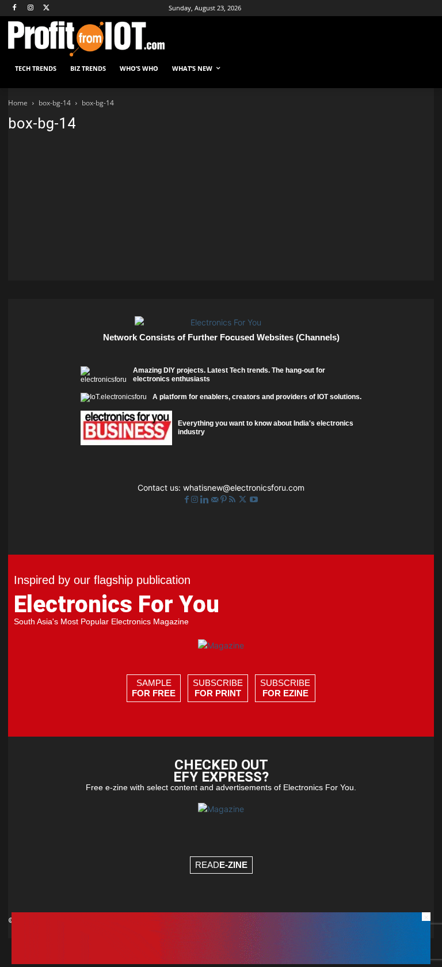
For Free (154, 693)
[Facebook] (14, 8)
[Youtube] (254, 500)
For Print (218, 693)
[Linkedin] (205, 500)
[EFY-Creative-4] (221, 961)
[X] (47, 8)
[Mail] (215, 500)
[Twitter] (244, 500)
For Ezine (285, 693)
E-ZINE (233, 865)
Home (18, 103)
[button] (420, 68)
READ (221, 865)
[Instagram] (30, 8)
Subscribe (218, 688)
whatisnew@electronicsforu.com (243, 487)
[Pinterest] (224, 500)
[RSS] (233, 500)
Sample (154, 688)
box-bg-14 (55, 103)
